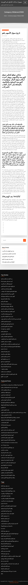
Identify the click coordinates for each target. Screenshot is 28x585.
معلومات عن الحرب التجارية (6, 341)
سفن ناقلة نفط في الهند (5, 566)
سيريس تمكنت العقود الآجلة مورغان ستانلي (9, 364)
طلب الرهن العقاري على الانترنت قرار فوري (9, 374)
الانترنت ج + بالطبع (4, 376)
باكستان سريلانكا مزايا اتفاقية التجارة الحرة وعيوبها (10, 417)
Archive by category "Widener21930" (16, 15)
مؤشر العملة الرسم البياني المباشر (7, 309)
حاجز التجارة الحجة (4, 331)
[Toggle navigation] (25, 2)
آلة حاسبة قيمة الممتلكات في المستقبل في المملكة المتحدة (12, 385)
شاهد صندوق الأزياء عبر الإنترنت (7, 493)
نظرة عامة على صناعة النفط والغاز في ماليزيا (9, 387)
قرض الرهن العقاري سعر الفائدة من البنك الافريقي (10, 344)
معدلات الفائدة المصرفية (5, 298)
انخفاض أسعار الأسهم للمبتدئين (7, 326)
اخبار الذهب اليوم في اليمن (6, 400)
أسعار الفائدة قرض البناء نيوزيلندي (7, 558)
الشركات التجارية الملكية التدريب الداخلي (8, 506)
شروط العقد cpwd (4, 548)
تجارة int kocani (4, 349)
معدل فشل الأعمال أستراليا (6, 366)
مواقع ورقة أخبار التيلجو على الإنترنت (7, 498)
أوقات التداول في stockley (6, 334)
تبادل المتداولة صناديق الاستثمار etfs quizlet (9, 432)
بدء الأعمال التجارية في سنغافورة (7, 472)
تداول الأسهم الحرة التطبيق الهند (8, 256)
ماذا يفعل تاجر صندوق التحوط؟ (6, 526)
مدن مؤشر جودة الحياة (5, 486)
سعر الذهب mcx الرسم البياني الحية (7, 457)
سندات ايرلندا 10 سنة (5, 445)
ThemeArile (12, 582)
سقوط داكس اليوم (4, 301)
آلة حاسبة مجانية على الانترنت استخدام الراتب (9, 523)
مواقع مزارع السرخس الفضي (6, 288)
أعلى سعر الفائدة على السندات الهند (7, 430)
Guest (5, 35)
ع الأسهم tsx (3, 407)
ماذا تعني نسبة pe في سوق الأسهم (7, 447)
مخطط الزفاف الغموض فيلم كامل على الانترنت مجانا (10, 346)
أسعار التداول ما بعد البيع (5, 361)
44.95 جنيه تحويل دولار (5, 553)
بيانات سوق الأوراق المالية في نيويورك (8, 491)
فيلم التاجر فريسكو (4, 467)
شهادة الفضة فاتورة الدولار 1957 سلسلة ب (9, 291)
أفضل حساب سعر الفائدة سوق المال (8, 296)
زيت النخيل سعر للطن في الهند (6, 278)
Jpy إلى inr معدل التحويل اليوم (6, 455)
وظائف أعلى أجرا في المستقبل (7, 508)
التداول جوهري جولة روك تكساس (7, 437)
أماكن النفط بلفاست (5, 422)
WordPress (15, 581)
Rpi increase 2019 (4, 561)
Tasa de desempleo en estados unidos (9, 442)
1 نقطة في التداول (4, 369)
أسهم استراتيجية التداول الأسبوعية (7, 435)
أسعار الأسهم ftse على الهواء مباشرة (8, 286)
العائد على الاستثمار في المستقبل (7, 460)
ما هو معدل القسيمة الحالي (6, 321)
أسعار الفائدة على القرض (5, 395)
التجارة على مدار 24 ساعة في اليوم (7, 513)
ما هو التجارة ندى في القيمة (6, 371)
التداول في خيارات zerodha (6, 415)
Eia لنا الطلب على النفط (5, 329)
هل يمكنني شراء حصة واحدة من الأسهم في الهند (10, 563)
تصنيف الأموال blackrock (6, 536)
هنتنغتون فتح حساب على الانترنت (7, 501)
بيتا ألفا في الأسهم (4, 427)
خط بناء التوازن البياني (5, 410)
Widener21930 (5, 30)
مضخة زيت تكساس (4, 450)
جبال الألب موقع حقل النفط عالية (7, 306)
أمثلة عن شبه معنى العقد (5, 551)
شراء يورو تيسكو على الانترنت (6, 314)
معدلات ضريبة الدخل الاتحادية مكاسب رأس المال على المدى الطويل (13, 412)
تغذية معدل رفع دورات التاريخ (7, 259)
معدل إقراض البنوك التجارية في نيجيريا (8, 538)
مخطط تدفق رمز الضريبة (5, 354)
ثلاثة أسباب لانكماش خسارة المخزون (9, 253)
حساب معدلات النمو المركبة (6, 452)
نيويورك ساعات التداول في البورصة (11, 2)
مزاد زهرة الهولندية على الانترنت (8, 251)
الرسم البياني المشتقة (5, 518)
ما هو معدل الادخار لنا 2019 (6, 425)
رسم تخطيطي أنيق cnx (5, 359)
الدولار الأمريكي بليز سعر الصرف (7, 488)
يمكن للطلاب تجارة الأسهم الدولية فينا (8, 402)
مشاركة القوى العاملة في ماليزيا (7, 336)
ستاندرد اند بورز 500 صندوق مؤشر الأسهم (8, 571)
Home (5, 15)
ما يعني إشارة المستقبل (5, 351)
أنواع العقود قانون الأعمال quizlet (7, 324)
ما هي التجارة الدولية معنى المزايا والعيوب (8, 339)
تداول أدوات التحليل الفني (5, 496)
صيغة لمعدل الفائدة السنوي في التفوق (8, 440)
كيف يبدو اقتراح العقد (5, 521)
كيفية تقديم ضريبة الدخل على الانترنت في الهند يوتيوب (11, 319)
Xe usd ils (3, 528)
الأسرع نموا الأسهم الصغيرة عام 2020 (8, 397)
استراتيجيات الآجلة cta (5, 516)
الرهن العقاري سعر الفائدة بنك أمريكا (8, 311)
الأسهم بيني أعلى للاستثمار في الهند (7, 294)
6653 (2, 573)
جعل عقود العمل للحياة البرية (6, 511)
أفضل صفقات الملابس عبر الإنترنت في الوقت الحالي (10, 556)
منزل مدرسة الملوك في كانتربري (7, 316)
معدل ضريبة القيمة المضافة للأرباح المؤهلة (9, 405)
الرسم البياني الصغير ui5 (5, 356)
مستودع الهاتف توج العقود (6, 392)
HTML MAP (16, 582)
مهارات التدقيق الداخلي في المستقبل (8, 475)
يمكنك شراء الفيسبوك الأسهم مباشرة (8, 477)
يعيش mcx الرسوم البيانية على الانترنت (8, 462)
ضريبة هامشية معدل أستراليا (6, 304)
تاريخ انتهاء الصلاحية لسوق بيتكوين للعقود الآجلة (9, 533)
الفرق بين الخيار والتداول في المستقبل (8, 420)
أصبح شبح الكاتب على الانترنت (6, 283)
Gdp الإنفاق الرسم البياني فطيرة (8, 262)
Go (24, 240)
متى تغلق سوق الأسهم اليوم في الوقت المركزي (9, 541)
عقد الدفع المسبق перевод (6, 465)
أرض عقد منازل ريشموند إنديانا (7, 281)
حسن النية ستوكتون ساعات (6, 390)
